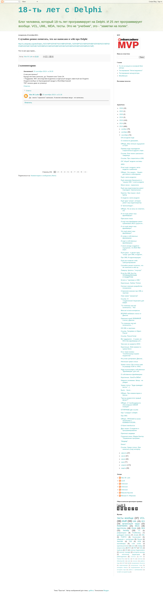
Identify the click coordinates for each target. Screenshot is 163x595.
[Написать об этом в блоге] (46, 57)
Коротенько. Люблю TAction (131, 283)
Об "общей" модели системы (131, 161)
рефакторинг (121, 533)
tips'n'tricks (121, 528)
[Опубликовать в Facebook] (50, 57)
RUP (135, 548)
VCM (139, 541)
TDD (130, 541)
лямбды (140, 546)
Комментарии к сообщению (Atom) (43, 175)
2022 (121, 111)
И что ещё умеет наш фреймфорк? (128, 214)
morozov (135, 561)
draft (124, 521)
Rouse (139, 539)
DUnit (134, 528)
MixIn (137, 526)
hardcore (120, 550)
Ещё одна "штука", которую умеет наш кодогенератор (131, 202)
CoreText (133, 556)
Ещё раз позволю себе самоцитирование (129, 261)
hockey (126, 530)
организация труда (131, 524)
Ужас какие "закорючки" (129, 296)
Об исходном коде (127, 138)
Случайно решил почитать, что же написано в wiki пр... (132, 266)
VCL (142, 518)
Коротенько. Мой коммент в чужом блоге (131, 348)
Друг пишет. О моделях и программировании (130, 429)
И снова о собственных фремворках (129, 237)
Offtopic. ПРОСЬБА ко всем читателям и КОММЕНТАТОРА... (131, 420)
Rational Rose (121, 558)
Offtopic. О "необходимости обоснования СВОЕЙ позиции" (131, 405)
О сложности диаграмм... (130, 141)
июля (123, 456)
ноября (124, 129)
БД (128, 563)
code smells (136, 543)
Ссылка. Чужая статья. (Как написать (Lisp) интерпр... (131, 448)
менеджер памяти (122, 567)
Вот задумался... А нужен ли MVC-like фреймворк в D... (131, 340)
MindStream (123, 76)
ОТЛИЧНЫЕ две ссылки (129, 410)
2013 (121, 126)
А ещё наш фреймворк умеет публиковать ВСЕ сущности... (132, 222)
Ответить (27, 86)
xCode (136, 535)
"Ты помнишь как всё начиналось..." (128, 324)
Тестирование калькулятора (129, 73)
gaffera (91, 590)
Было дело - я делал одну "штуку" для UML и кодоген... (132, 253)
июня (123, 459)
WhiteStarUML (121, 561)
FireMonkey (136, 533)
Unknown (124, 484)
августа (124, 453)
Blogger (106, 590)
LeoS (123, 481)
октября (124, 132)
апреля (124, 465)
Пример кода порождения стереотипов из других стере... (133, 149)
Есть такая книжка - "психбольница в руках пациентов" (130, 353)
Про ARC (124, 416)
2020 (121, 114)
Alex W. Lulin (34, 94)
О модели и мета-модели (130, 198)
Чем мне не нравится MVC (130, 344)
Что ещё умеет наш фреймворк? (128, 232)
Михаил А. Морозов (128, 496)
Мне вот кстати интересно (130, 310)
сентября (125, 135)
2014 (121, 123)
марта (123, 468)
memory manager (124, 552)
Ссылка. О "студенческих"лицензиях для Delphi (132, 300)
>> (85, 172)
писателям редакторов (131, 554)
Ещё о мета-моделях (128, 177)
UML (134, 521)
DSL (143, 535)
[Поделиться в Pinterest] (52, 57)
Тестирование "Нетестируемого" (131, 70)
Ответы (28, 90)
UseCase (140, 558)
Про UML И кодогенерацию (131, 257)
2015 (121, 120)
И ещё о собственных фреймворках (129, 242)
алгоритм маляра (139, 552)
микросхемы (121, 548)
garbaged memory (123, 535)
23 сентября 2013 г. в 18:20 (43, 71)
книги (133, 546)
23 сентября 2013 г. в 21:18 (52, 94)
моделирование (135, 567)
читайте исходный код (123, 572)
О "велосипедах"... (127, 206)
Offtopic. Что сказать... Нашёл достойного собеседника (131, 173)
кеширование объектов (138, 563)
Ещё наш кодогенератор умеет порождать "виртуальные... (132, 189)
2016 (121, 117)
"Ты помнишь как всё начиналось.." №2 (128, 306)
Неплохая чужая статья (129, 361)
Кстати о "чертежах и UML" (130, 280)
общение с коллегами (125, 539)
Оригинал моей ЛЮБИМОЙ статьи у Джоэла (131, 319)
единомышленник (123, 546)
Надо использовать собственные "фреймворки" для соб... (133, 370)
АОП (123, 563)
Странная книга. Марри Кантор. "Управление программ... (132, 437)
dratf (129, 561)
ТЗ (139, 530)
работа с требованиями (136, 569)
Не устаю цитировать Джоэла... (132, 358)
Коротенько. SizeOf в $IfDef (131, 377)
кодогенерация (123, 565)
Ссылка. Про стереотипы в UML (132, 158)
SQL (128, 558)
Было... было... (126, 390)
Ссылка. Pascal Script (128, 336)
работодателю (122, 556)
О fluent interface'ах (128, 425)
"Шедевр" (124, 441)
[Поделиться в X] (48, 57)
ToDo (141, 548)
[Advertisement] (64, 154)
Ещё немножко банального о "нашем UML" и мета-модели (132, 181)
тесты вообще (125, 518)
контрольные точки (136, 565)
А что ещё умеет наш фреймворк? (128, 227)
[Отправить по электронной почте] (44, 57)
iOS (126, 550)
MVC (129, 548)
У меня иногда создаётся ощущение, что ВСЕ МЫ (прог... (130, 247)
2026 (121, 108)
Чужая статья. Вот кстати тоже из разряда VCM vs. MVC (132, 365)
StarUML (120, 541)
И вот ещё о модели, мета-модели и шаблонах (131, 168)
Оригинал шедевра (128, 433)
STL (134, 558)
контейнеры (121, 543)
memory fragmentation (137, 550)
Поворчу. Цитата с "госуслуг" (131, 270)
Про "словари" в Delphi (129, 413)
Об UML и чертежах (128, 328)
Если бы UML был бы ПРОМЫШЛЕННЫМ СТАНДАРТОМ (129, 275)
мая (123, 462)
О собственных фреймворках (131, 374)
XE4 (143, 528)
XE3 (143, 521)
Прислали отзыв (127, 218)
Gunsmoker (137, 537)
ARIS (122, 164)
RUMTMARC (122, 526)
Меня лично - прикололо (130, 185)
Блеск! (123, 444)
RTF (141, 556)
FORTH (123, 537)
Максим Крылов (127, 493)
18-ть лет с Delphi (60, 10)
